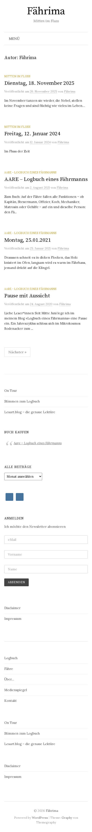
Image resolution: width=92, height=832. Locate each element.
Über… (9, 679)
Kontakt (10, 701)
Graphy (67, 818)
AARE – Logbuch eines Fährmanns (46, 179)
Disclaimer (12, 608)
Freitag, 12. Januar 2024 (32, 133)
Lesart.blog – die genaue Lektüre (29, 412)
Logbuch (11, 658)
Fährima (46, 11)
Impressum (12, 619)
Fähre (8, 669)
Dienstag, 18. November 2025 (39, 83)
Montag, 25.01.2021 (27, 240)
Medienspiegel (15, 690)
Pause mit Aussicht (27, 295)
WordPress (40, 818)
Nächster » (17, 352)
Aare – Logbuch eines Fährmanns (38, 443)
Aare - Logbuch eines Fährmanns (30, 172)
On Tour (10, 391)
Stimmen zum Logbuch (22, 401)
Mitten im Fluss (17, 76)
